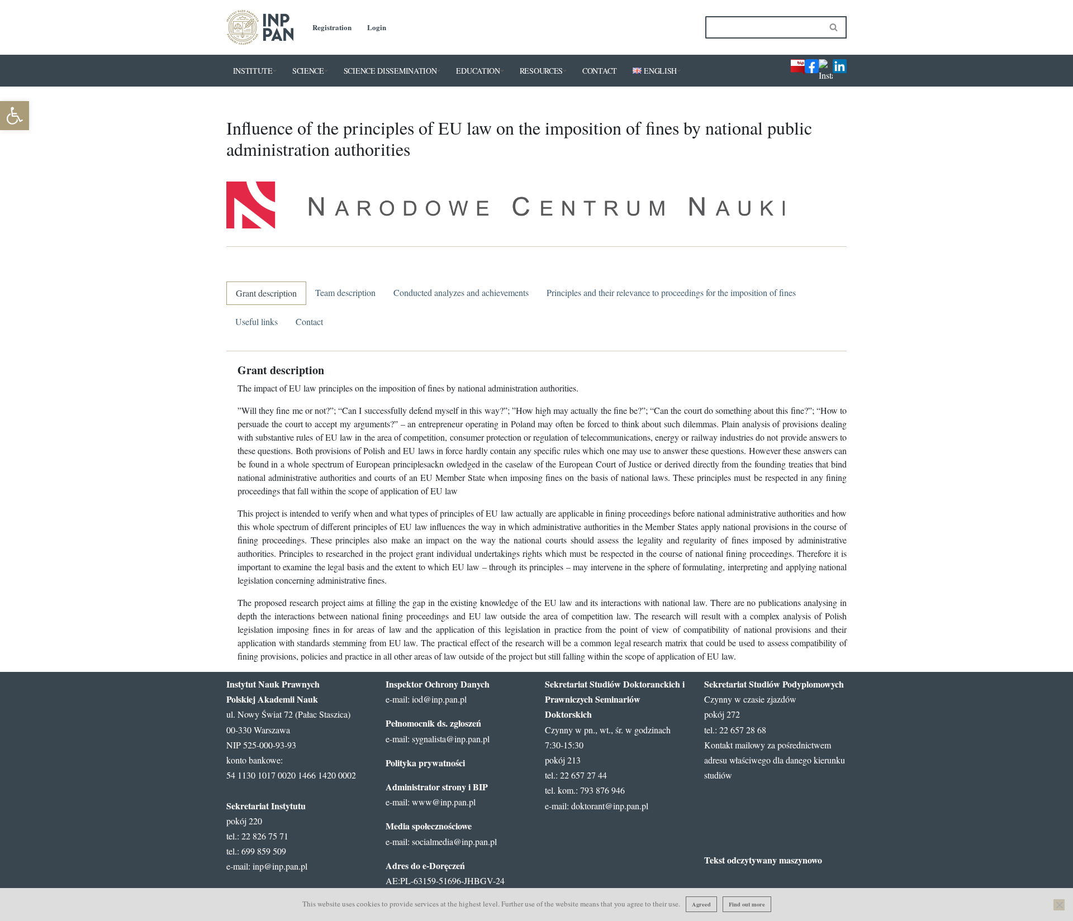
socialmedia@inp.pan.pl (454, 841)
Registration (332, 27)
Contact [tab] (309, 321)
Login (376, 27)
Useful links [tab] (256, 321)
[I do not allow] (1059, 904)
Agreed (701, 904)
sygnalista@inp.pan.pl (451, 739)
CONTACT (599, 70)
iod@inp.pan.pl (439, 699)
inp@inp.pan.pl (280, 866)
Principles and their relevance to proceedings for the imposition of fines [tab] (671, 292)
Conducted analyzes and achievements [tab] (461, 292)
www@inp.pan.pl (444, 802)
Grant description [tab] (266, 293)
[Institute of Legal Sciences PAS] (259, 27)
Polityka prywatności (425, 762)
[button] (14, 115)
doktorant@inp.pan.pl (609, 806)
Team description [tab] (345, 292)
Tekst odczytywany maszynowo (763, 859)
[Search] (834, 27)
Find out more (747, 904)
